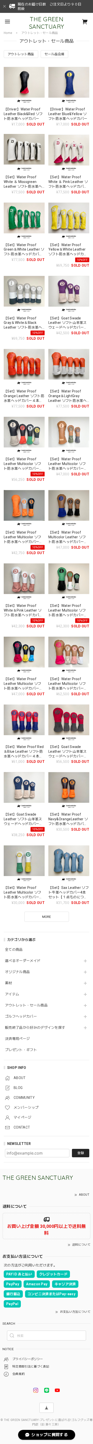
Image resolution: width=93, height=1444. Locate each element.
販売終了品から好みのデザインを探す (35, 1028)
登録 (80, 1153)
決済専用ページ (17, 1039)
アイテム (12, 994)
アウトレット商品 (21, 54)
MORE (46, 917)
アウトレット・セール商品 (26, 1005)
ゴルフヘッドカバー (21, 1016)
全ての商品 (14, 950)
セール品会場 (54, 54)
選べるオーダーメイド (22, 961)
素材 (8, 983)
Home (8, 33)
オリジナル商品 (17, 972)
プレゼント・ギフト (21, 1050)
